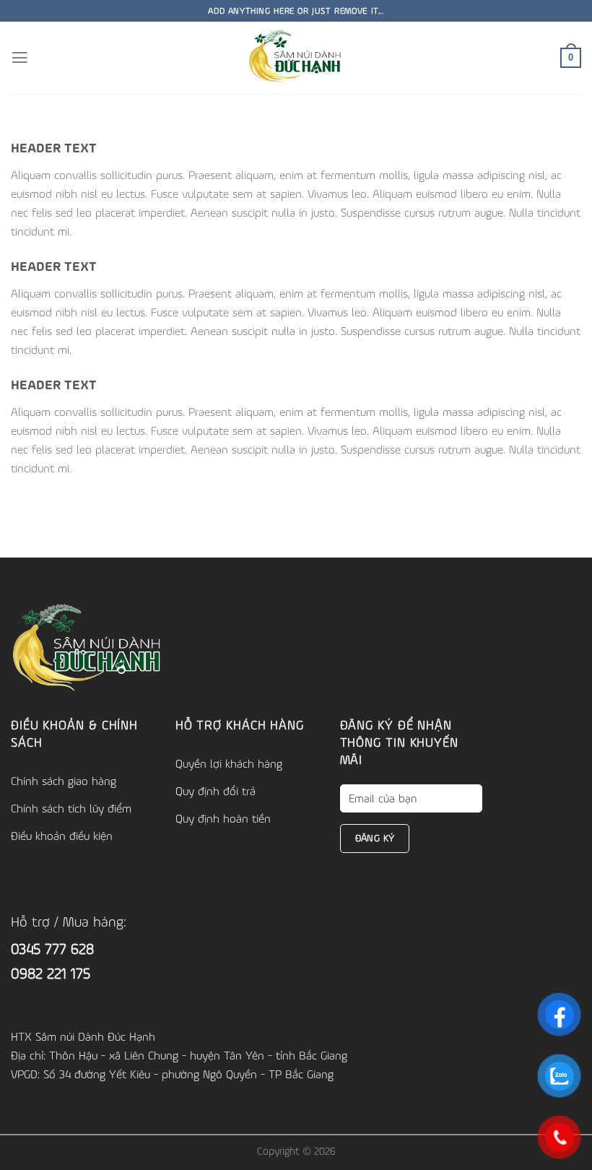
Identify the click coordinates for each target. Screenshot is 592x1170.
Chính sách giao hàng (63, 781)
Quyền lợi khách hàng (228, 763)
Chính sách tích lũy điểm (71, 808)
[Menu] (20, 58)
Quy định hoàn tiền (223, 818)
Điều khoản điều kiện (62, 835)
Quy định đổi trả (215, 791)
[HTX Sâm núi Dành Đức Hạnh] (296, 57)
